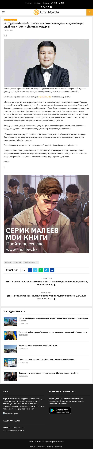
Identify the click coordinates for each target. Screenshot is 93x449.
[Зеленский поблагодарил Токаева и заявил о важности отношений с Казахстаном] (10, 335)
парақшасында (45, 97)
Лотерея (8, 262)
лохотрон (17, 262)
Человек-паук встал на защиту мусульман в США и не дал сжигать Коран (49, 373)
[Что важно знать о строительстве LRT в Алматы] (10, 349)
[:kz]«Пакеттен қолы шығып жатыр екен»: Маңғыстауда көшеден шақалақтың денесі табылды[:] (47, 283)
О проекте (29, 3)
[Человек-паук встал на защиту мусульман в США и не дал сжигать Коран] (10, 376)
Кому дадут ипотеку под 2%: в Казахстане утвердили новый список (46, 359)
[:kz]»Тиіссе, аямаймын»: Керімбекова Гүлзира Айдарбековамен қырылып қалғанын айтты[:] (46, 297)
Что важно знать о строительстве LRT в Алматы (38, 346)
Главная (32, 447)
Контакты (46, 3)
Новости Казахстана (10, 20)
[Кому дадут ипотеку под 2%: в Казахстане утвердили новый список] (10, 362)
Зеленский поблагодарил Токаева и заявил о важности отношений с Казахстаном (53, 332)
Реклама (38, 3)
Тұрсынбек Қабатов (30, 262)
